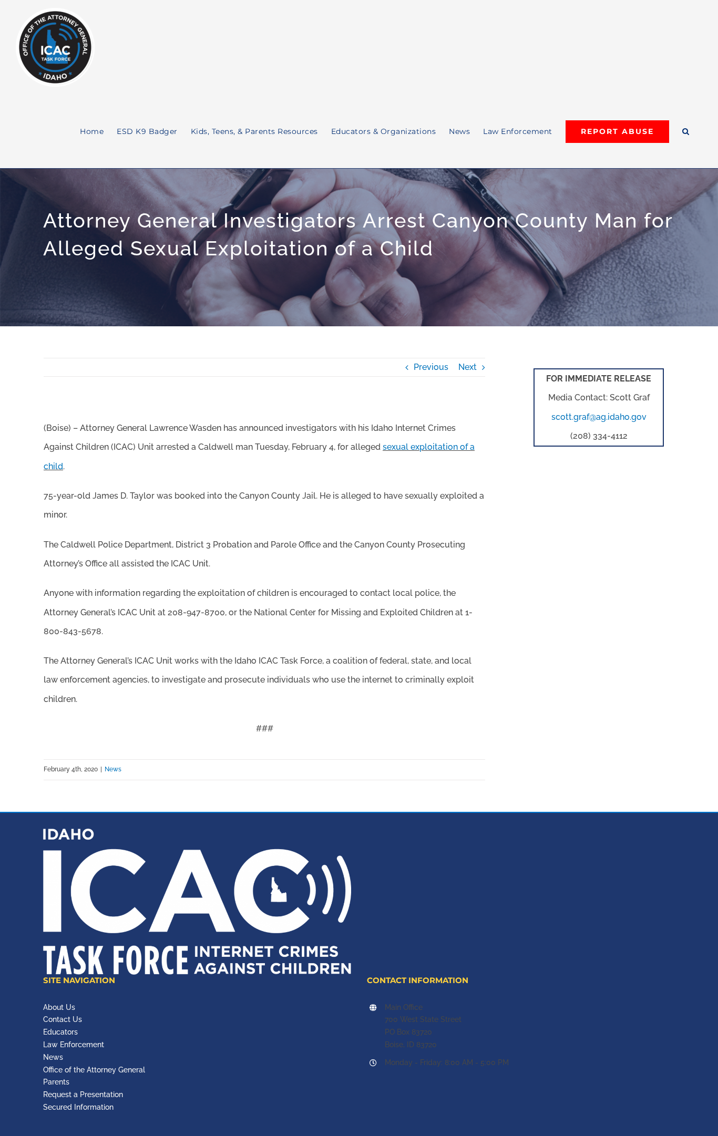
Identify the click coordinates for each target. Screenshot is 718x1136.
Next (467, 367)
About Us (59, 1007)
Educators (60, 1032)
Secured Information (78, 1107)
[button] (686, 131)
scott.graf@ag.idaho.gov (599, 417)
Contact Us (62, 1019)
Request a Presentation (83, 1094)
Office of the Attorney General (94, 1070)
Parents (56, 1082)
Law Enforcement (73, 1044)
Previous (431, 367)
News (113, 769)
